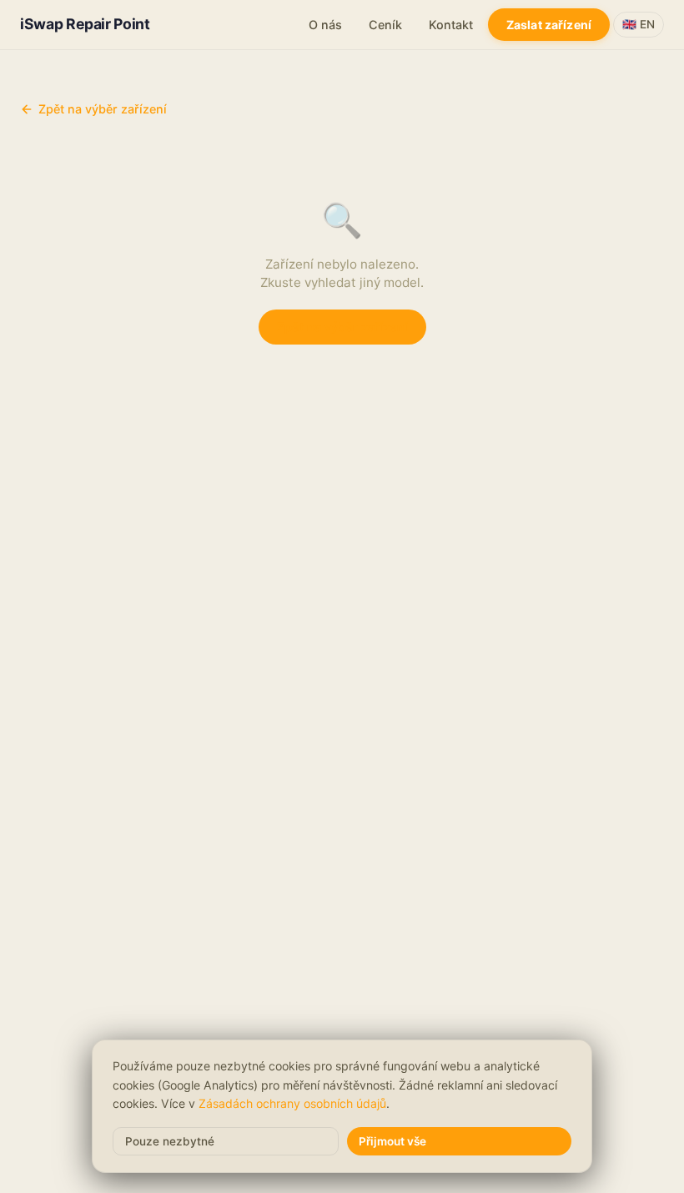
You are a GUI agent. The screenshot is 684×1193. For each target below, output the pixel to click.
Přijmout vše (392, 1141)
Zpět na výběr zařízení (102, 109)
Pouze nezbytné (169, 1141)
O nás (325, 25)
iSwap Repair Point (85, 24)
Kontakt (451, 25)
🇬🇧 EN (638, 24)
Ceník (385, 25)
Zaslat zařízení (548, 25)
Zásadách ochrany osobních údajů (292, 1103)
